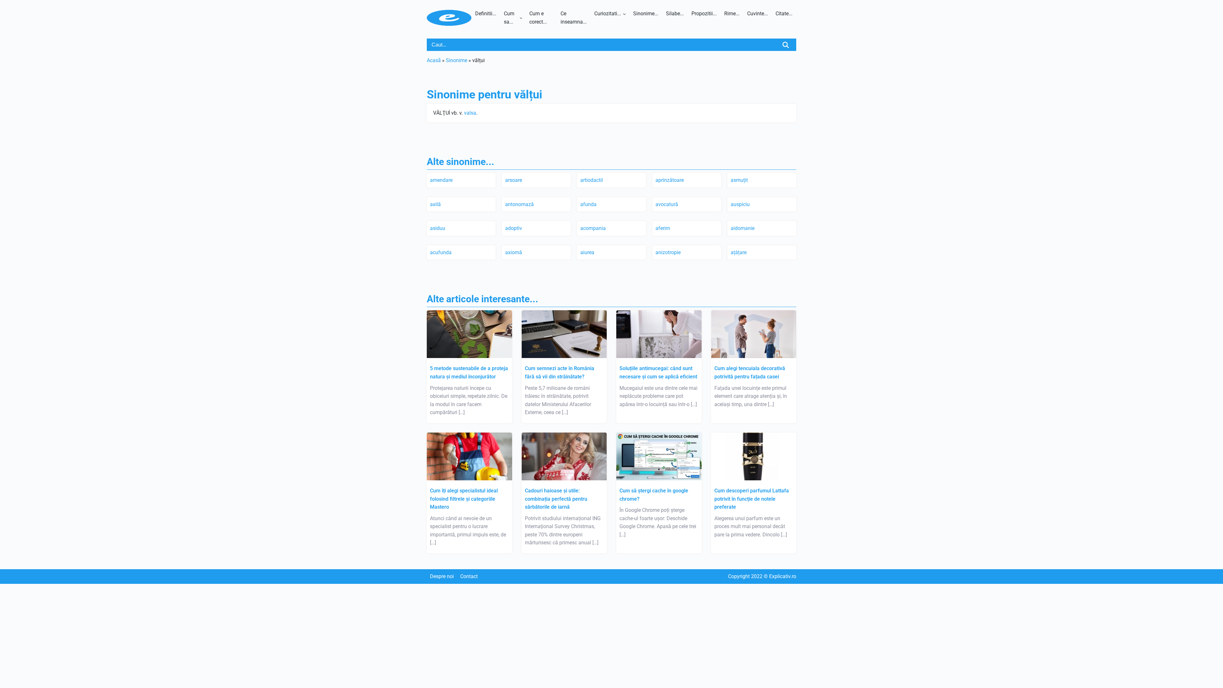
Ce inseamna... (574, 18)
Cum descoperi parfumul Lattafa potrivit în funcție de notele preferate (751, 499)
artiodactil (591, 180)
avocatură (666, 204)
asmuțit (739, 180)
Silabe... (675, 14)
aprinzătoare (669, 180)
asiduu (437, 228)
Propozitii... (704, 14)
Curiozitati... (607, 14)
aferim (662, 228)
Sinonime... (645, 14)
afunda (588, 204)
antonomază (519, 204)
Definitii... (485, 14)
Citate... (784, 14)
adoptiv (513, 228)
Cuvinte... (757, 14)
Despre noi (442, 576)
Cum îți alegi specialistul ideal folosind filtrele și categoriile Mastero (464, 499)
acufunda (441, 252)
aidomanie (743, 228)
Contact (469, 576)
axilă (435, 204)
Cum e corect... (538, 18)
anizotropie (668, 252)
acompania (593, 228)
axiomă (513, 252)
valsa (470, 113)
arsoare (513, 180)
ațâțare (739, 252)
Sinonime (456, 60)
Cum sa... (509, 18)
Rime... (732, 14)
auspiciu (740, 204)
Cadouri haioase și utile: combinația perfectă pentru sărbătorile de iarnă (556, 499)
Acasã (434, 60)
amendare (441, 180)
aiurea (587, 252)
